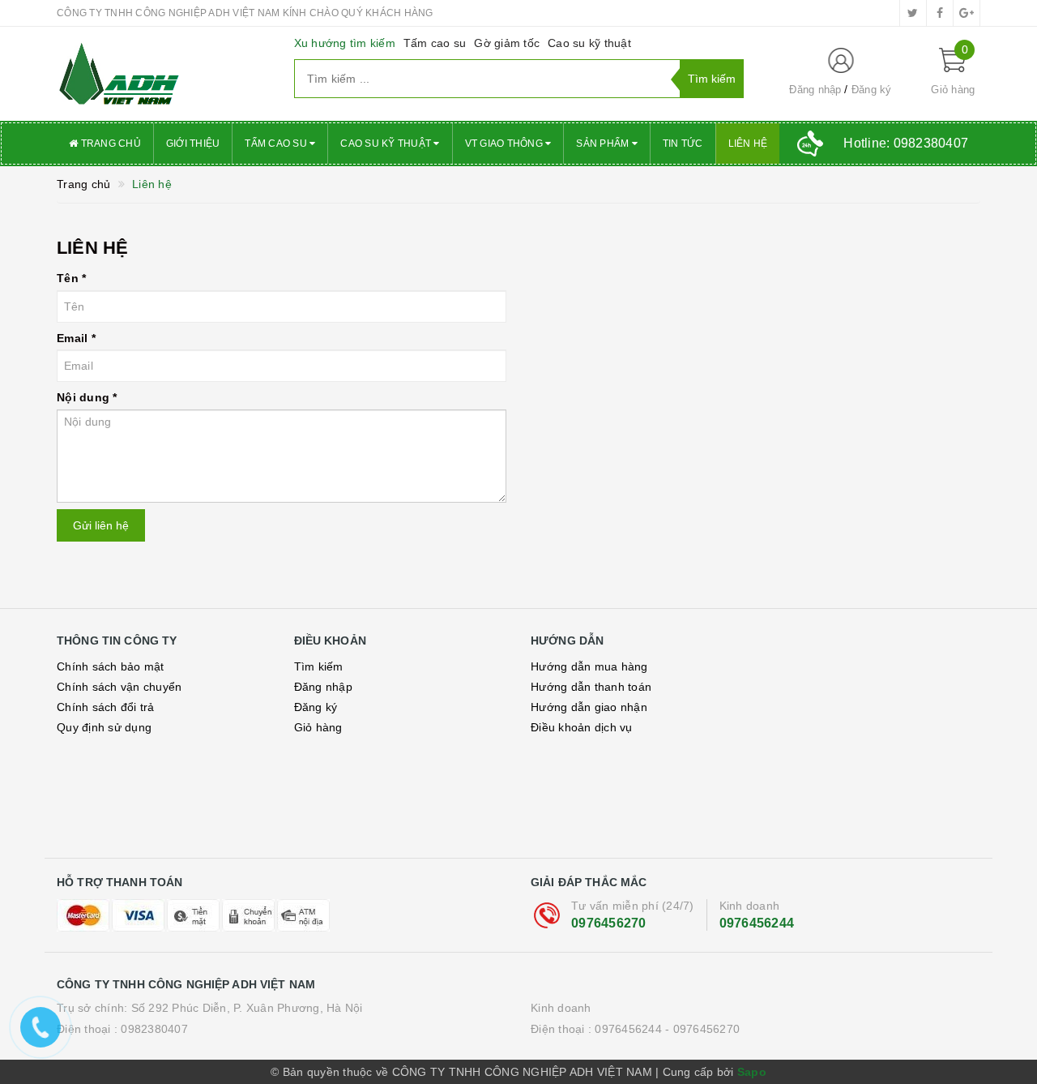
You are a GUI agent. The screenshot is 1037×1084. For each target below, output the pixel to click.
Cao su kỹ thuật (589, 42)
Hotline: (905, 143)
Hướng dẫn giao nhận (589, 707)
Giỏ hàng (318, 727)
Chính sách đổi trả (106, 707)
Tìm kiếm (319, 666)
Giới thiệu (193, 143)
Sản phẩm (603, 143)
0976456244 (757, 923)
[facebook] (940, 13)
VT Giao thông (505, 143)
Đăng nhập (815, 90)
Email (76, 338)
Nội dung (87, 397)
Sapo (751, 1071)
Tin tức (683, 143)
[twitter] (913, 13)
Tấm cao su (435, 42)
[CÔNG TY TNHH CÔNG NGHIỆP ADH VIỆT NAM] (163, 74)
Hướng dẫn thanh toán (591, 686)
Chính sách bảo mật (110, 666)
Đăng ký (871, 90)
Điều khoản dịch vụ (582, 727)
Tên (71, 278)
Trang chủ (109, 143)
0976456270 (609, 923)
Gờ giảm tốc (507, 42)
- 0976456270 (702, 1028)
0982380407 (154, 1028)
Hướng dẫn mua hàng (589, 666)
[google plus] (966, 13)
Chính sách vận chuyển (119, 686)
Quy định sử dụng (104, 727)
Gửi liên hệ (101, 525)
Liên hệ (748, 143)
